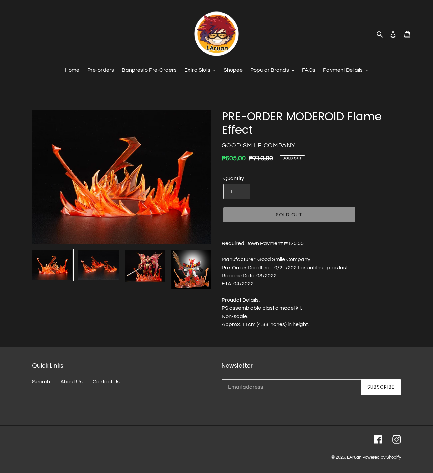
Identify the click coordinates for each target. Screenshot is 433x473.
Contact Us (106, 381)
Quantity (233, 178)
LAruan (354, 457)
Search (41, 381)
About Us (71, 381)
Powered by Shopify (381, 457)
